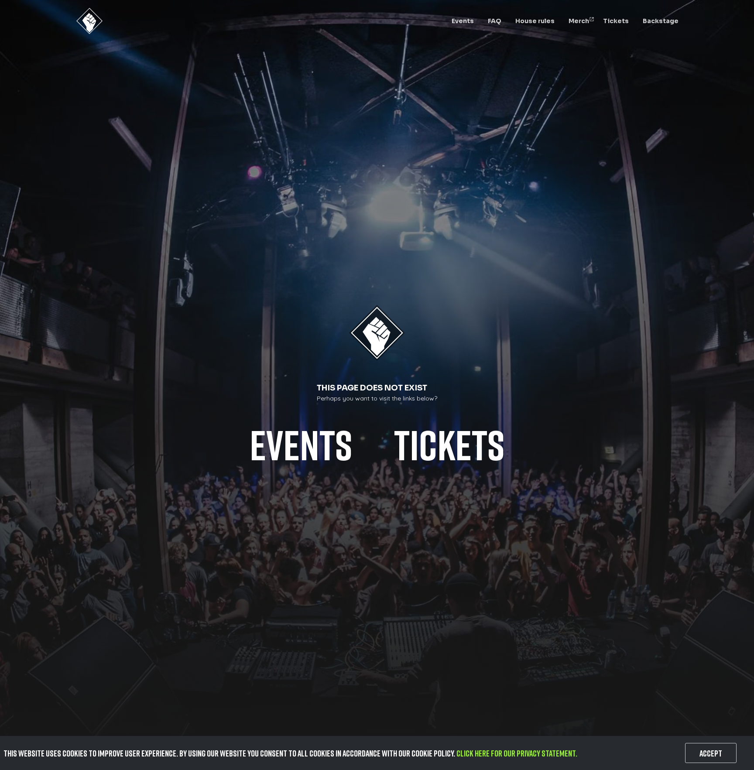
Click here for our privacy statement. (516, 753)
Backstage (661, 21)
